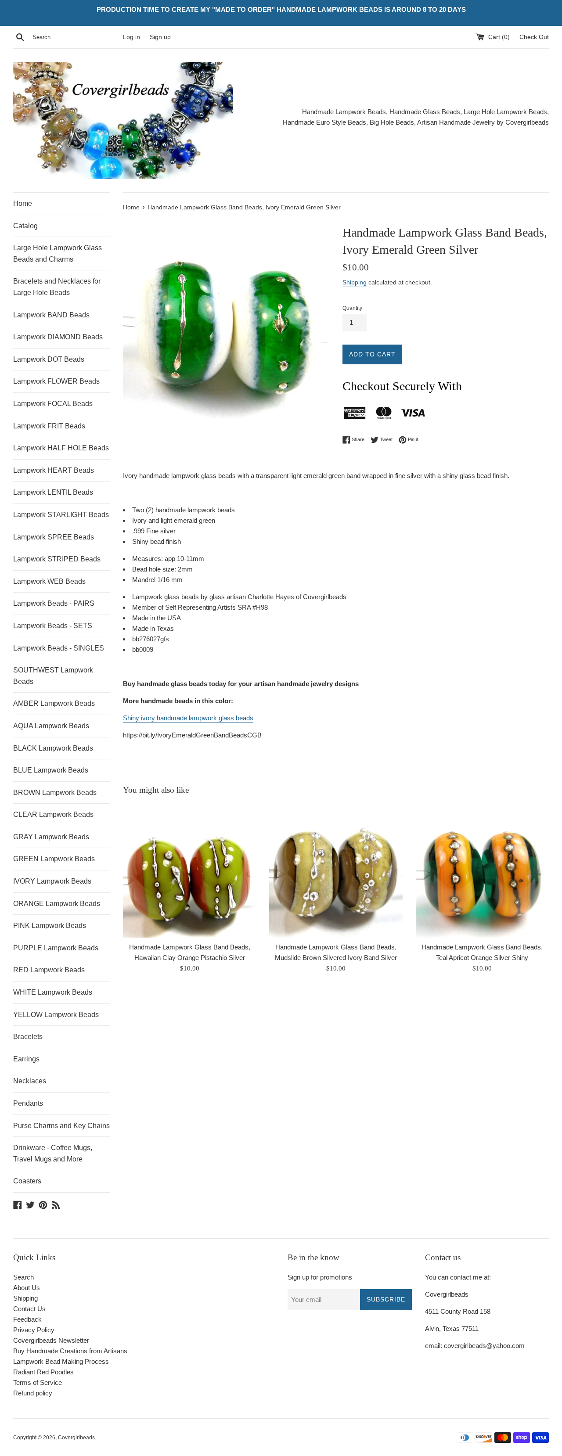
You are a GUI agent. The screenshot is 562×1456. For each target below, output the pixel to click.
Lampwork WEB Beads (49, 581)
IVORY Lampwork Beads (52, 881)
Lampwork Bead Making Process (61, 1361)
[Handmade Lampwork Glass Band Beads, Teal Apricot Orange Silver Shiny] (482, 870)
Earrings (26, 1059)
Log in (131, 37)
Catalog (25, 226)
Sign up (160, 37)
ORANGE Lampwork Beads (56, 903)
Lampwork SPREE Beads (53, 537)
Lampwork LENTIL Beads (53, 492)
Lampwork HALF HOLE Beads (61, 448)
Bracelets (28, 1036)
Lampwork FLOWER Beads (56, 381)
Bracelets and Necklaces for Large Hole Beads (57, 286)
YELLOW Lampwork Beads (56, 1014)
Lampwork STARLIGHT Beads (61, 514)
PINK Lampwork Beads (49, 925)
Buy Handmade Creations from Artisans (70, 1351)
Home (22, 203)
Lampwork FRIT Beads (49, 426)
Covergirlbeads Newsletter (51, 1340)
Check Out (534, 37)
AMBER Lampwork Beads (54, 703)
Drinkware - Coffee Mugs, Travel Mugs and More (52, 1153)
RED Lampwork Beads (49, 970)
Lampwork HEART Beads (53, 470)
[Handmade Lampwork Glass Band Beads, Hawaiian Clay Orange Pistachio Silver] (189, 870)
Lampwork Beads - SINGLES (58, 648)
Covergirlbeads (76, 1437)
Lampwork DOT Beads (48, 359)
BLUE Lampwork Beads (50, 770)
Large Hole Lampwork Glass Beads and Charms (57, 253)
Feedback (27, 1319)
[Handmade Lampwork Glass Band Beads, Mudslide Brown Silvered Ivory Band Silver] (335, 870)
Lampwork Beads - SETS (52, 625)
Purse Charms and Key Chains (61, 1125)
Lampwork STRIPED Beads (57, 559)
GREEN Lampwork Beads (54, 859)
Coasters (27, 1181)
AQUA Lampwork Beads (51, 726)
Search (23, 1277)
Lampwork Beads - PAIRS (53, 603)
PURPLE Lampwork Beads (55, 948)
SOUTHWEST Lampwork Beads (53, 675)
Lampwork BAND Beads (51, 315)
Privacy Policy (33, 1330)
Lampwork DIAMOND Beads (58, 337)
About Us (26, 1287)
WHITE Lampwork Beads (52, 992)
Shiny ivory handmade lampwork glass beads (188, 718)
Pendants (28, 1103)
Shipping (354, 282)
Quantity (352, 308)
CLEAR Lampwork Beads (53, 814)
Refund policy (32, 1393)
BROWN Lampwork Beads (55, 792)
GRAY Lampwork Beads (51, 837)
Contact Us (29, 1308)
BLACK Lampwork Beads (53, 748)
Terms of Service (37, 1382)
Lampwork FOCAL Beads (53, 403)
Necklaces (29, 1081)
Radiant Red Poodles (43, 1372)
